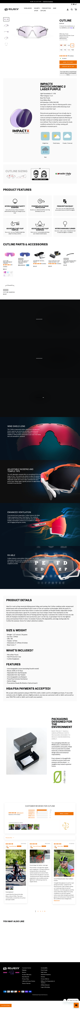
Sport (36, 10)
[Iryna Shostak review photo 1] (16, 868)
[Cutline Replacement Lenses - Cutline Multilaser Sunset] (4, 272)
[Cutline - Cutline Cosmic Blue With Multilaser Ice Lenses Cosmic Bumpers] (8, 947)
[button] (63, 56)
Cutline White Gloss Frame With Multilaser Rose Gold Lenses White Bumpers (68, 49)
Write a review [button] (64, 813)
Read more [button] (57, 900)
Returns (24, 972)
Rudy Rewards (25, 976)
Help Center (44, 972)
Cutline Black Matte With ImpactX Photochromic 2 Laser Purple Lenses (64, 49)
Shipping (24, 970)
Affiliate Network (45, 985)
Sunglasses (28, 8)
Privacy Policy (25, 979)
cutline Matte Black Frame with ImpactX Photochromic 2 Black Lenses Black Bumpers (61, 49)
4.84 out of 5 (20, 812)
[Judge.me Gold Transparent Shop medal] (66, 825)
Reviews (43, 976)
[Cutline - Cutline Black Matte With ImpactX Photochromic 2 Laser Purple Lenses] (4, 950)
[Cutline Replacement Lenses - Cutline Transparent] (11, 275)
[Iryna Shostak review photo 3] (11, 888)
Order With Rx (68, 66)
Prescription (46, 8)
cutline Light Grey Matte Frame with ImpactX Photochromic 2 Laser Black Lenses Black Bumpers (68, 45)
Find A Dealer (44, 970)
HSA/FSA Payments (46, 974)
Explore (43, 10)
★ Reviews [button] (6, 1005)
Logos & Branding (45, 987)
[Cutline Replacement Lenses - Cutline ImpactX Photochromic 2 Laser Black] (8, 275)
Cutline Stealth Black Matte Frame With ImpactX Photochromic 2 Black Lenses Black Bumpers (72, 49)
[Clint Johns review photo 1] (64, 863)
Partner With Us (45, 979)
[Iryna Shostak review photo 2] (7, 888)
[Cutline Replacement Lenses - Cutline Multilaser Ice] (8, 272)
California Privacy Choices (28, 981)
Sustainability (44, 968)
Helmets (37, 8)
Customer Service (26, 968)
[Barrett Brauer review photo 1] (40, 856)
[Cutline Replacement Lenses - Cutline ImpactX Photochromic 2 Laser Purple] (4, 275)
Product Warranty (26, 974)
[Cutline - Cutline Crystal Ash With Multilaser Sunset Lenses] (4, 947)
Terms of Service (26, 983)
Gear (54, 8)
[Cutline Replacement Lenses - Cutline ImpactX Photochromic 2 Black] (11, 272)
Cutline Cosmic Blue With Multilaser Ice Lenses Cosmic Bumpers (64, 45)
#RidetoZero (56, 745)
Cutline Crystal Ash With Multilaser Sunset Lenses (61, 45)
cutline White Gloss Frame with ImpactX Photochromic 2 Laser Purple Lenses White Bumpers (72, 45)
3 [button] (40, 911)
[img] (9, 844)
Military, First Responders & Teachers (48, 981)
